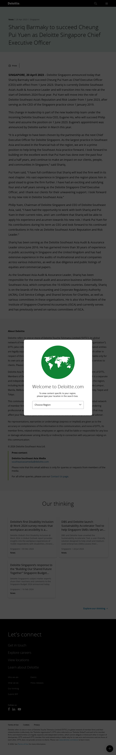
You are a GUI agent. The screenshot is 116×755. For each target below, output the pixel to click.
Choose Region (43, 404)
